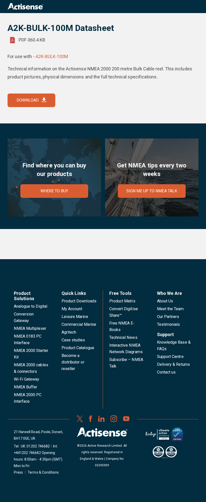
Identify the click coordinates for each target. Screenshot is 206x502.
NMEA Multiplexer (30, 328)
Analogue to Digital (30, 306)
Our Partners (168, 316)
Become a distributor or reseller (73, 362)
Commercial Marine (79, 324)
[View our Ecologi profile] (157, 436)
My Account (72, 308)
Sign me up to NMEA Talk (151, 191)
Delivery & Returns (173, 364)
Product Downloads (79, 301)
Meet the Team (170, 308)
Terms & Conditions (43, 472)
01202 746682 (38, 446)
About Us (165, 301)
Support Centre (170, 356)
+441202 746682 (27, 453)
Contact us (166, 372)
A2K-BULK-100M (52, 56)
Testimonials (168, 324)
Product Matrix (122, 301)
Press (18, 472)
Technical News (123, 337)
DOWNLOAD (27, 100)
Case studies (73, 340)
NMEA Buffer (25, 387)
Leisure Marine (75, 316)
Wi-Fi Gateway (26, 379)
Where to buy (54, 191)
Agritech (69, 332)
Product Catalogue (78, 347)
